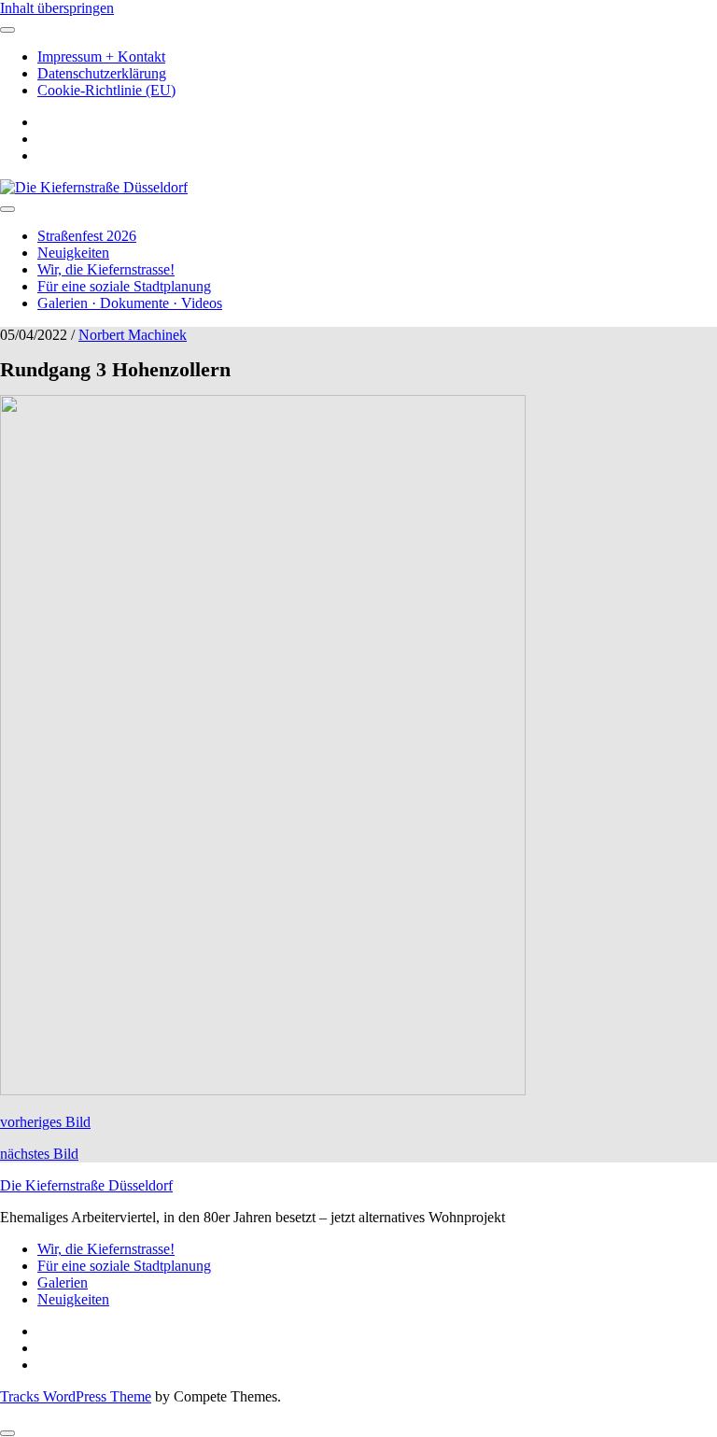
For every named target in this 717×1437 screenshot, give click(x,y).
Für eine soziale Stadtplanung (124, 286)
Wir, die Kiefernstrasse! (106, 269)
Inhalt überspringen (57, 8)
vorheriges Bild (45, 1122)
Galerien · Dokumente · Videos (129, 303)
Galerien (62, 1282)
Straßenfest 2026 (86, 236)
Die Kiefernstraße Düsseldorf (86, 1185)
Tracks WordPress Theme (75, 1396)
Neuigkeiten (73, 253)
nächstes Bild (39, 1154)
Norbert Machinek (132, 335)
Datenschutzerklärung (101, 73)
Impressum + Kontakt (101, 56)
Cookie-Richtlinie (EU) (106, 90)
